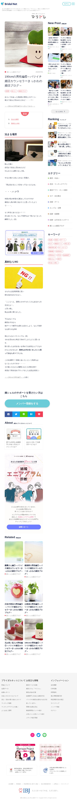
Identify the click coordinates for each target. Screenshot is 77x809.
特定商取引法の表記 (57, 699)
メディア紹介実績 (31, 718)
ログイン (66, 4)
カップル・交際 (55, 208)
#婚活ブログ (22, 91)
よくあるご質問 (6, 710)
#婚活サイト (58, 243)
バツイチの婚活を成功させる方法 (36, 699)
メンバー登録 (55, 707)
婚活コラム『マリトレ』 (30, 8)
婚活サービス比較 (31, 685)
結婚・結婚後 (54, 214)
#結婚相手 (66, 255)
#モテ (50, 243)
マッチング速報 (6, 703)
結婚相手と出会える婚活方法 (35, 696)
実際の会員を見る (31, 707)
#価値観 (51, 251)
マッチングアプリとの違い (10, 707)
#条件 (59, 259)
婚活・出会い (52, 73)
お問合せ (56, 784)
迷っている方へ (31, 703)
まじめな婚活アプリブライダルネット (12, 8)
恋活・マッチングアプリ (58, 184)
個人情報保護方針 (56, 696)
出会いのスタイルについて (10, 696)
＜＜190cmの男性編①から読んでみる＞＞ (20, 106)
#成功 (56, 240)
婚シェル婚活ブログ (43, 8)
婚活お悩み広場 (31, 692)
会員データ (5, 688)
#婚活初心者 (52, 247)
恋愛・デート (54, 202)
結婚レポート (6, 692)
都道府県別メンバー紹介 (34, 710)
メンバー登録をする (27, 403)
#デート (62, 240)
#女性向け (59, 251)
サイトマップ (55, 703)
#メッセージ (62, 247)
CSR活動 (54, 688)
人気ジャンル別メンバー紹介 (35, 714)
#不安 (59, 255)
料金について (6, 685)
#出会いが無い (53, 263)
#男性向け (52, 255)
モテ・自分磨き (55, 196)
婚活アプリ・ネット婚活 (58, 190)
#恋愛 (7, 91)
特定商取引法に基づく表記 (31, 784)
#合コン (13, 91)
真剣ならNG (15, 123)
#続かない (52, 259)
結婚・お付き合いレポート (59, 220)
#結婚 (50, 240)
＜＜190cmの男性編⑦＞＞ (14, 377)
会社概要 (53, 685)
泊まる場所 (15, 119)
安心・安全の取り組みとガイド (11, 699)
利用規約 (53, 692)
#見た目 (66, 243)
